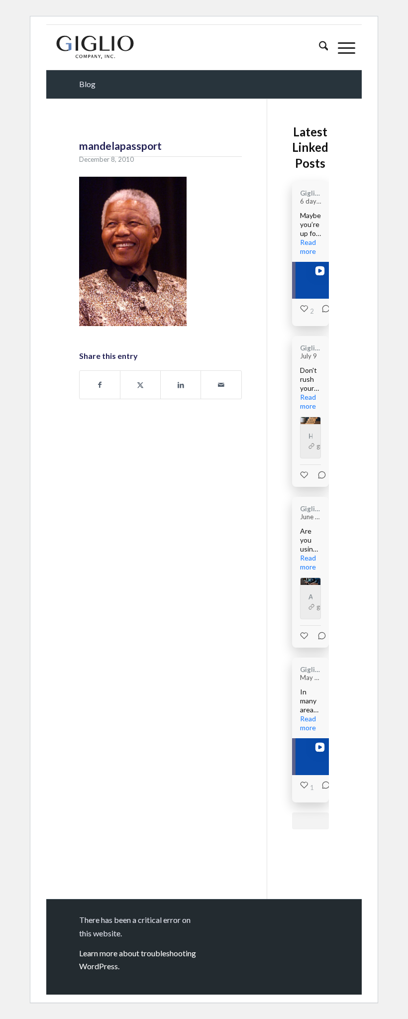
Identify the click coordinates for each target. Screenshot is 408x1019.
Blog (87, 84)
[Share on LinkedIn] (181, 385)
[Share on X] (140, 385)
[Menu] (341, 47)
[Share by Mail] (221, 385)
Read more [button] (308, 246)
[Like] (305, 475)
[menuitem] (318, 47)
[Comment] (323, 311)
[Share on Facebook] (100, 385)
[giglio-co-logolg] (95, 47)
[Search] (318, 47)
